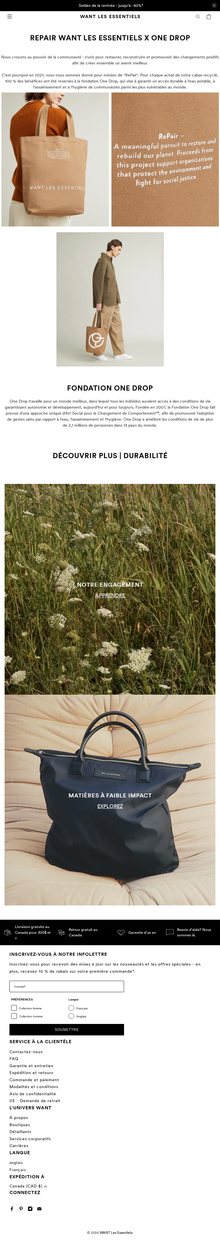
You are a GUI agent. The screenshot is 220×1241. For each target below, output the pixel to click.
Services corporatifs (30, 1138)
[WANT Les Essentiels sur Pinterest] (22, 1209)
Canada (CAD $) (26, 1186)
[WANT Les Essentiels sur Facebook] (13, 1209)
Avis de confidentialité (32, 1094)
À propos (18, 1117)
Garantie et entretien (31, 1065)
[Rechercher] (197, 16)
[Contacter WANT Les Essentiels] (41, 1209)
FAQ (13, 1058)
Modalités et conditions (33, 1086)
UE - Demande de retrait (34, 1100)
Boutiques (19, 1124)
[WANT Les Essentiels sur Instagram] (32, 1209)
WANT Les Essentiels (116, 1233)
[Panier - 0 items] (209, 17)
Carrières (18, 1145)
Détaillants (20, 1131)
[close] (214, 5)
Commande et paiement (34, 1079)
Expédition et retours (31, 1072)
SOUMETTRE (67, 1030)
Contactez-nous (26, 1051)
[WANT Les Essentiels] (110, 16)
